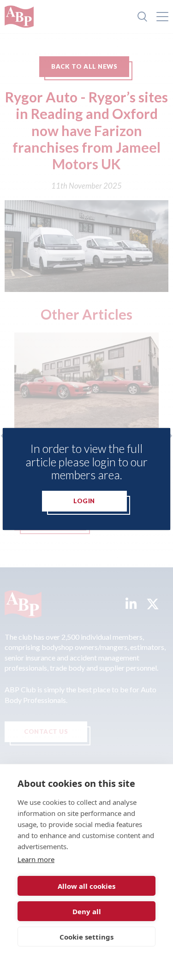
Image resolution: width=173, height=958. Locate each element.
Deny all (86, 911)
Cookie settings (86, 936)
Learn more (36, 859)
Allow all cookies (86, 886)
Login (84, 501)
